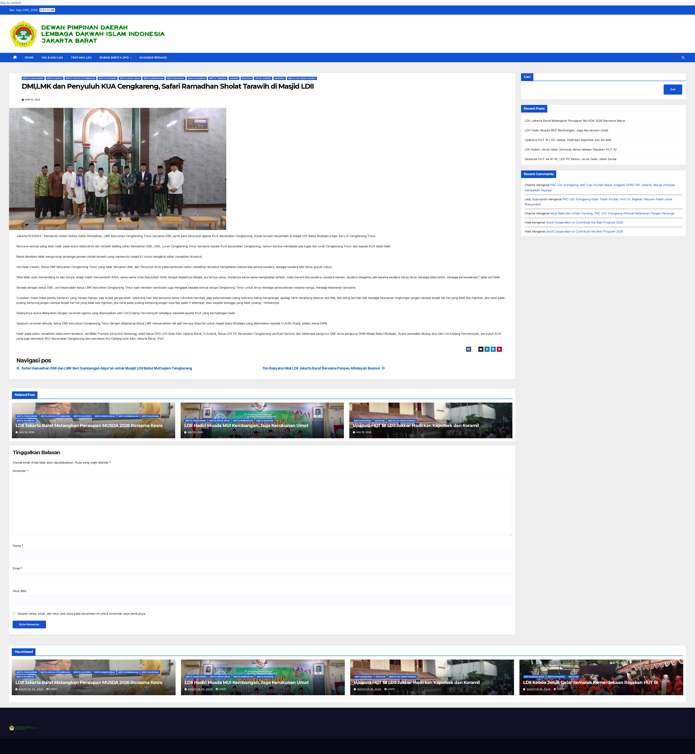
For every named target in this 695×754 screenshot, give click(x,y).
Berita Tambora (217, 78)
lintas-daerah (263, 78)
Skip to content (10, 3)
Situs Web (19, 591)
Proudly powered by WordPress (27, 746)
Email (17, 568)
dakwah (234, 78)
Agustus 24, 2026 (31, 689)
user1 (53, 689)
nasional (280, 78)
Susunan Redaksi (153, 57)
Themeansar (80, 746)
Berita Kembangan (153, 78)
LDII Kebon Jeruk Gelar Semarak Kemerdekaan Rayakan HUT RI (571, 149)
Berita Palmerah (197, 78)
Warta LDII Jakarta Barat (302, 78)
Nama (18, 546)
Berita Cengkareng (33, 78)
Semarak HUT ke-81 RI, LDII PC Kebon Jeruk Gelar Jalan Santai (570, 159)
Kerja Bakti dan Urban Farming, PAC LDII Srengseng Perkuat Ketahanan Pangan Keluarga (612, 213)
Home (29, 57)
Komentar (21, 471)
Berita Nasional (175, 78)
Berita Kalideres (107, 78)
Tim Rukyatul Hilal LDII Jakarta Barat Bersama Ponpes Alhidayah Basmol (321, 368)
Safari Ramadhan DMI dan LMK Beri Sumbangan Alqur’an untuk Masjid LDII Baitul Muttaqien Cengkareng (107, 368)
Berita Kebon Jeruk (130, 78)
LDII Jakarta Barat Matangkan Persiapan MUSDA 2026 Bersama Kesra (89, 425)
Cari (527, 77)
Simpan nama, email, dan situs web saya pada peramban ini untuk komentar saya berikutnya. (81, 613)
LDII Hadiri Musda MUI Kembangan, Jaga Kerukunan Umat (246, 425)
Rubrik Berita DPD (115, 57)
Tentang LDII (81, 57)
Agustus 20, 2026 (200, 689)
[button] (683, 57)
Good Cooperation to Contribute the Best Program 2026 (584, 222)
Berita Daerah (54, 78)
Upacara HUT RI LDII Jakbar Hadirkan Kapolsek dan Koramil (416, 425)
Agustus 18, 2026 (369, 689)
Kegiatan (247, 78)
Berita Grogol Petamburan (80, 78)
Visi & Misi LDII (52, 57)
